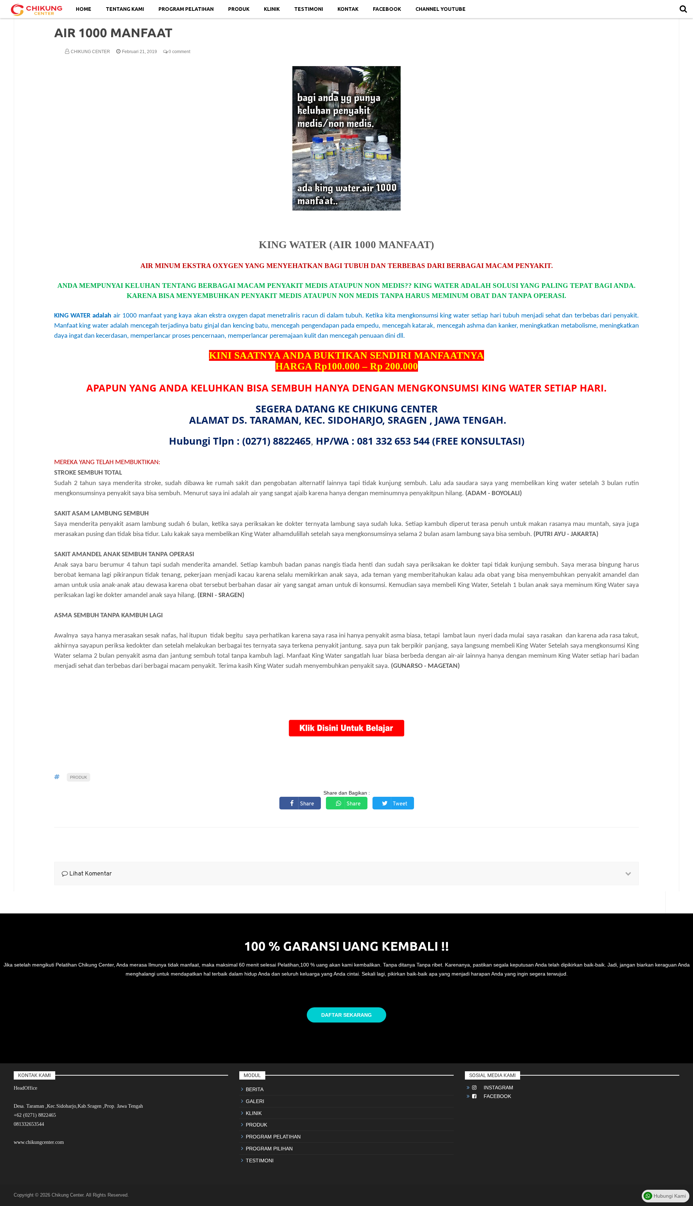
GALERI (255, 1101)
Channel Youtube (440, 9)
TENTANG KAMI (125, 9)
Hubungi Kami (669, 1196)
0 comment (178, 51)
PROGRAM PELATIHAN (186, 9)
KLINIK (272, 9)
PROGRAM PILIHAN (269, 1148)
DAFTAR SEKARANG (346, 1015)
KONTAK (347, 9)
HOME (83, 9)
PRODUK (238, 9)
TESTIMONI (308, 9)
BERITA (254, 1089)
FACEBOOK (387, 9)
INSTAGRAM (494, 1087)
